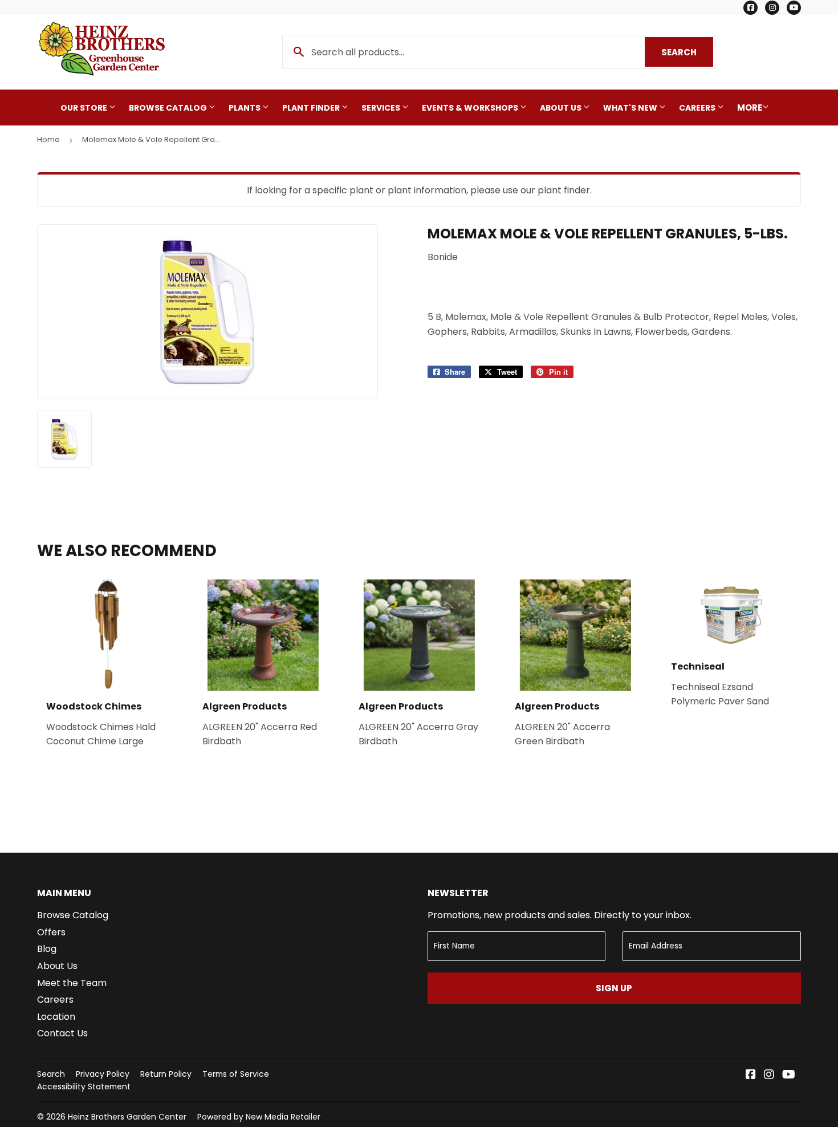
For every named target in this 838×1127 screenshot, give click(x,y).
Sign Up (614, 988)
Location (56, 1016)
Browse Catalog (169, 107)
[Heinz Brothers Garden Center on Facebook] (751, 1075)
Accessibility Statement (84, 1086)
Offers (51, 932)
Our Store (84, 107)
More (749, 107)
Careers (698, 107)
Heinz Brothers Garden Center (127, 1116)
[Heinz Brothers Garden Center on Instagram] (769, 1075)
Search (687, 52)
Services (381, 107)
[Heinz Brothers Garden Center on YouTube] (788, 1075)
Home (48, 139)
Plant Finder (311, 107)
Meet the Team (72, 983)
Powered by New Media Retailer (258, 1116)
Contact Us (62, 1033)
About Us (561, 107)
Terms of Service (235, 1074)
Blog (46, 948)
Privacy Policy (102, 1074)
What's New (631, 107)
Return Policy (166, 1074)
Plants (245, 107)
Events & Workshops (471, 107)
